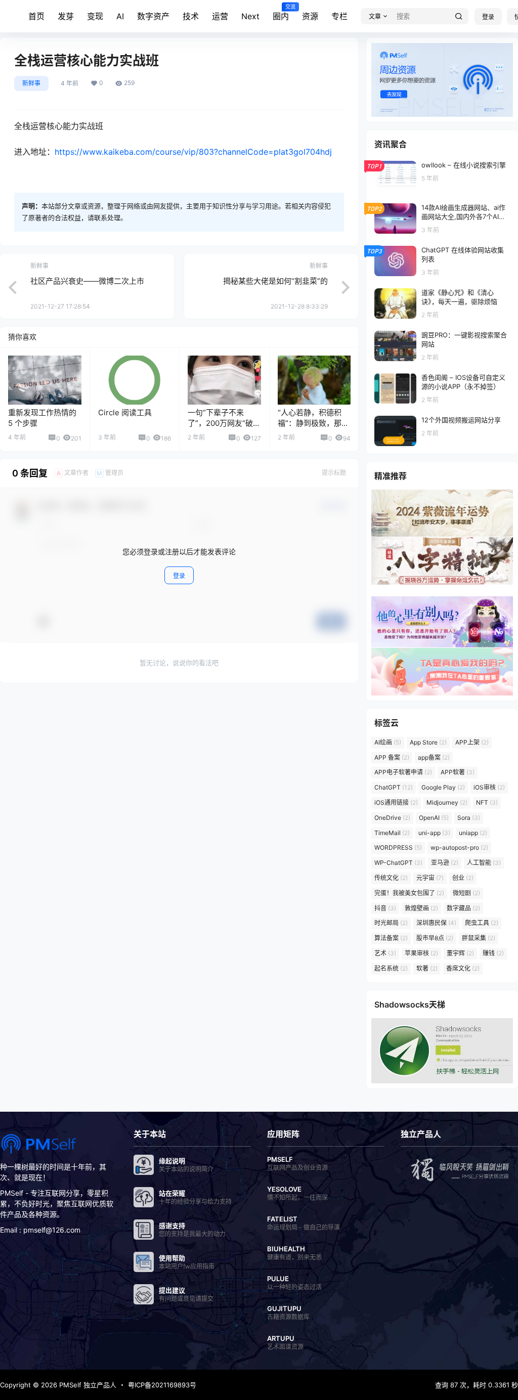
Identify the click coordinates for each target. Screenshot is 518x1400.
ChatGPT (393, 787)
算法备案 (391, 938)
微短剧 (466, 893)
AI (120, 16)
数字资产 (153, 16)
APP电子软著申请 (403, 772)
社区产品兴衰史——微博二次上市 (87, 281)
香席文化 (463, 968)
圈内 (281, 13)
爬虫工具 (481, 923)
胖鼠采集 (478, 938)
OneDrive (392, 817)
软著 (427, 968)
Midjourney (446, 802)
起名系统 (391, 968)
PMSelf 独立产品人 (86, 1385)
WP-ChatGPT (398, 862)
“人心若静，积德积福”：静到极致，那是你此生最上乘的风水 (313, 423)
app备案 (434, 757)
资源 (310, 16)
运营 (220, 16)
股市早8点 (434, 938)
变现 (95, 16)
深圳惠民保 (436, 923)
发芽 (66, 16)
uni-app (434, 833)
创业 (462, 878)
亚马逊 (444, 862)
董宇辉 (460, 953)
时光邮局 (391, 923)
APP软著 (457, 772)
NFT (487, 802)
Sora (468, 817)
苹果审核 (421, 953)
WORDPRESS (398, 847)
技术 (191, 16)
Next (250, 16)
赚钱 (493, 953)
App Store (428, 742)
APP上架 (472, 742)
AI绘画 (387, 742)
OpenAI (434, 817)
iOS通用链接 (396, 802)
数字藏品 (463, 908)
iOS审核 (489, 787)
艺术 (385, 953)
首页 (36, 16)
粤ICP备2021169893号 (162, 1385)
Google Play (443, 787)
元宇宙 (430, 878)
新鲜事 (31, 83)
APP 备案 (391, 757)
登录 (488, 17)
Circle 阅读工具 (125, 412)
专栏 (339, 16)
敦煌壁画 (421, 908)
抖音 (385, 908)
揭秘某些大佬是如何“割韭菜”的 (275, 281)
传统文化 (391, 878)
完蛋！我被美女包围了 (409, 893)
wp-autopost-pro (459, 847)
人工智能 (484, 862)
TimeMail (392, 833)
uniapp (473, 833)
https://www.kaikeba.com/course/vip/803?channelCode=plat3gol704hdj (193, 152)
